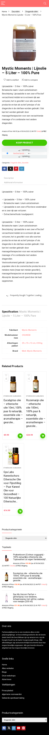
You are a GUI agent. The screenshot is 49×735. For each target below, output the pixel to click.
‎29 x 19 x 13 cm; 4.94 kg (32, 343)
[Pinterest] (23, 728)
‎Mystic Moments (29, 330)
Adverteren (6, 679)
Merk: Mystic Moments (32, 351)
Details (39, 131)
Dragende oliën (31, 12)
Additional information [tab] (13, 182)
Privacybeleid (7, 691)
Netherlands (18, 153)
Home (4, 12)
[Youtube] (18, 728)
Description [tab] (9, 178)
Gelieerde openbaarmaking (13, 698)
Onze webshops (9, 676)
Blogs (4, 672)
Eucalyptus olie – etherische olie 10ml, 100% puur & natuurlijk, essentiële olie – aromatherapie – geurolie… (13, 411)
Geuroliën (16, 12)
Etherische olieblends (12, 396)
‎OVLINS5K (26, 335)
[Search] (45, 3)
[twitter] (9, 728)
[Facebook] (4, 728)
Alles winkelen (8, 668)
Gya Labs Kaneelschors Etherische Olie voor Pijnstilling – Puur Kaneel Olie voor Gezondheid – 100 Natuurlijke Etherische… (12, 486)
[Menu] (3, 3)
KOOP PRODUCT (24, 142)
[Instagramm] (14, 728)
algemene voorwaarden (12, 694)
